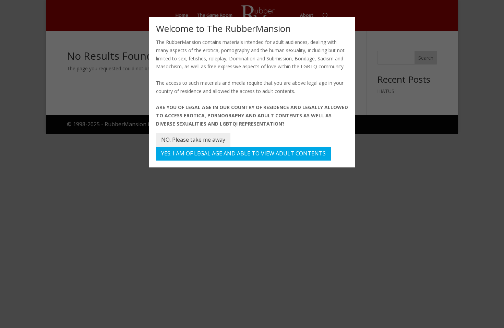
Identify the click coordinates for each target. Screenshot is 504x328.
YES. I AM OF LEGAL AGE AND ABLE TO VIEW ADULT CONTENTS (243, 153)
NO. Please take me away (193, 139)
